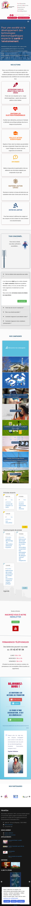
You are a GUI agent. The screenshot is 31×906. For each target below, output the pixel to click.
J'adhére (17, 703)
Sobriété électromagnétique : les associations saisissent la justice (11, 543)
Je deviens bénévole (17, 719)
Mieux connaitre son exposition (15, 856)
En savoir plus (22, 301)
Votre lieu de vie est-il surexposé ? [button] (14, 307)
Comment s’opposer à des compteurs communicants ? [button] (14, 322)
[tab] (15, 275)
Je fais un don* (17, 699)
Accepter (6, 901)
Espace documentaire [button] (24, 17)
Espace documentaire (10, 835)
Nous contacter (9, 824)
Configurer (21, 901)
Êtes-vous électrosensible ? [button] (12, 312)
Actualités (9, 537)
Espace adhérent (9, 833)
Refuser (13, 901)
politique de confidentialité (10, 898)
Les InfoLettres (9, 522)
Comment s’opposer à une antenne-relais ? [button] (16, 316)
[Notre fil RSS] (12, 15)
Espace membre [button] (12, 17)
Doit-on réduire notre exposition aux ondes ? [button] (15, 275)
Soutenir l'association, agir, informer (16, 846)
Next (29, 796)
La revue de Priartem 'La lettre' (9, 505)
